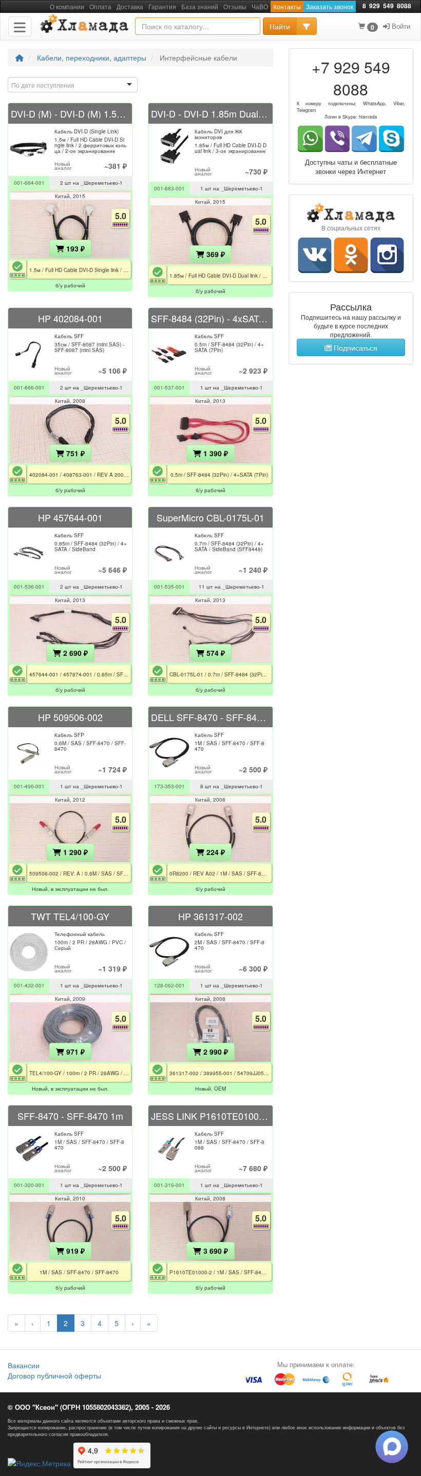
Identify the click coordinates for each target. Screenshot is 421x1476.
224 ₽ (214, 852)
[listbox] (73, 84)
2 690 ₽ (74, 653)
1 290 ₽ (74, 852)
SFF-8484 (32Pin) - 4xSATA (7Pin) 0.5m (210, 318)
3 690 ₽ (214, 1251)
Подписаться (354, 347)
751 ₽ (74, 453)
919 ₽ (74, 1251)
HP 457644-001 (70, 517)
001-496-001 (29, 786)
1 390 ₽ (214, 453)
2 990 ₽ (214, 1051)
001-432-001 (29, 985)
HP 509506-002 (70, 717)
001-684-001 (29, 182)
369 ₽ (214, 254)
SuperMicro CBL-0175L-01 (210, 517)
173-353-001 (169, 786)
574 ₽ (214, 653)
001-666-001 (29, 387)
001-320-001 (29, 1185)
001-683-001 (169, 188)
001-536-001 (29, 586)
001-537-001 (169, 387)
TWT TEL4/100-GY (70, 916)
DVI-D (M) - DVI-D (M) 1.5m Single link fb (70, 113)
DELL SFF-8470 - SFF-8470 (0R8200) (210, 717)
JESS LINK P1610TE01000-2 (210, 1116)
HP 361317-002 (210, 916)
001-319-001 (169, 1185)
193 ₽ (74, 248)
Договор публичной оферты (54, 1375)
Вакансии (24, 1365)
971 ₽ (74, 1051)
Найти (280, 26)
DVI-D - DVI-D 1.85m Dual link (210, 113)
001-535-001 (169, 586)
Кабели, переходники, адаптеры (91, 57)
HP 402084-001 (70, 318)
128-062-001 (169, 985)
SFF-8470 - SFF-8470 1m (70, 1116)
